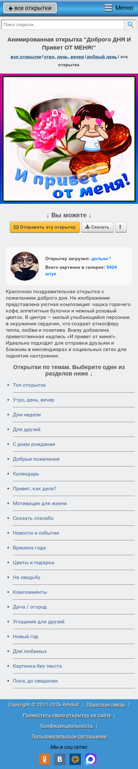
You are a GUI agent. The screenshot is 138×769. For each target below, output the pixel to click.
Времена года (29, 548)
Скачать (97, 227)
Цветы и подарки (33, 562)
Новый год (25, 636)
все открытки (30, 8)
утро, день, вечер (64, 56)
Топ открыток (29, 385)
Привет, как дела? (34, 488)
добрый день (102, 56)
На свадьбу (26, 577)
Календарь (26, 474)
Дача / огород (30, 607)
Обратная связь (106, 704)
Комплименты (30, 592)
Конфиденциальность (66, 726)
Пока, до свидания (35, 681)
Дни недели (27, 415)
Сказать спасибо (33, 518)
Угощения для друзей (39, 622)
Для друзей (26, 429)
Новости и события (36, 533)
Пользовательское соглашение (69, 736)
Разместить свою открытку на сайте (67, 715)
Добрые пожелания (36, 459)
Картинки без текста (37, 666)
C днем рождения (34, 444)
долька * (101, 258)
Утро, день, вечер (33, 400)
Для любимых (30, 651)
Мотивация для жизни (40, 503)
